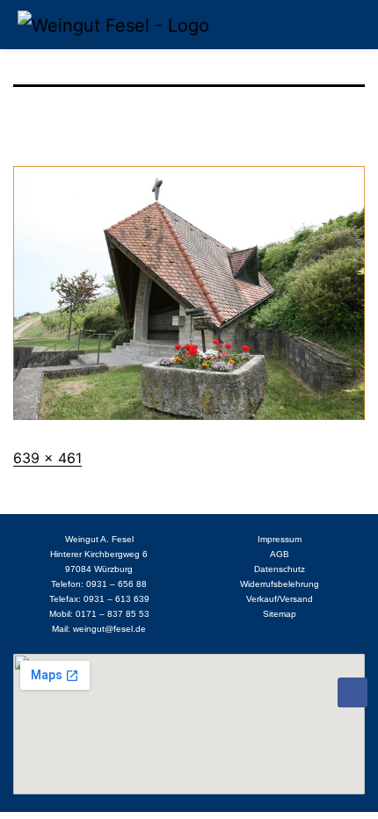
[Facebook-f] (352, 692)
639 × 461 (47, 458)
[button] (348, 24)
